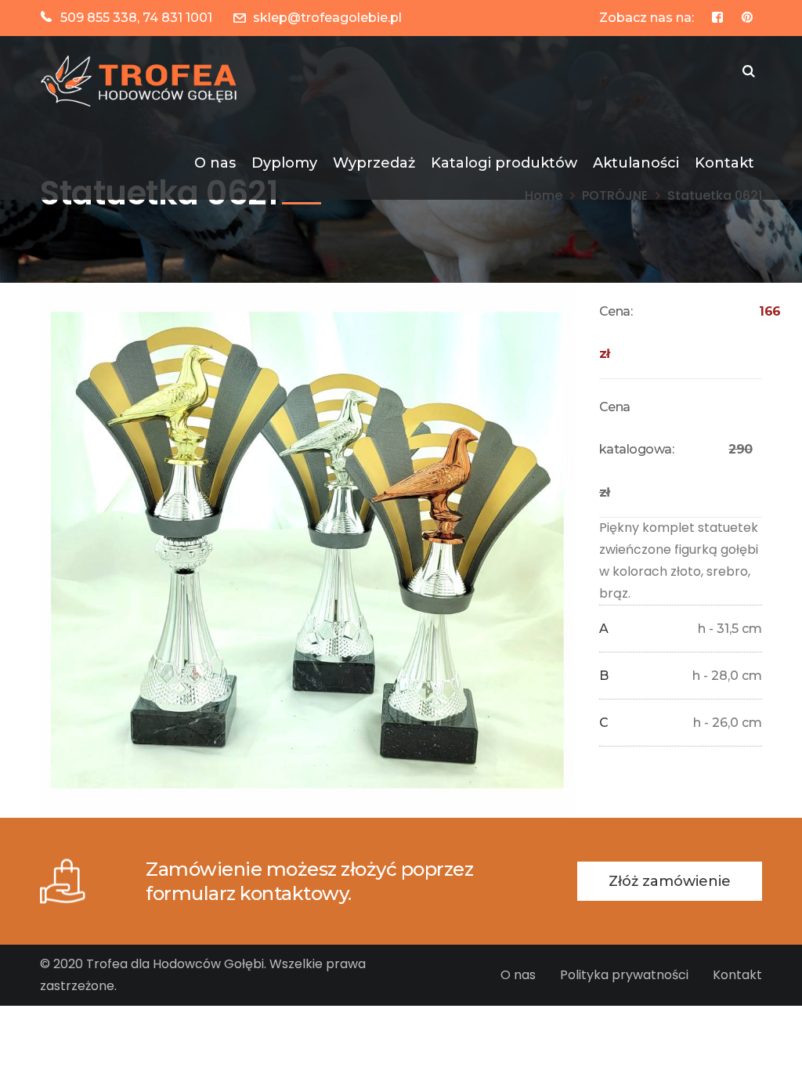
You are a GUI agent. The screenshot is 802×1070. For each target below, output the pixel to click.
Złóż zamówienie (670, 881)
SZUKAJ (748, 73)
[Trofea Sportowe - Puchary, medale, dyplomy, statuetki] (142, 80)
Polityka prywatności (624, 975)
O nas (518, 975)
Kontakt (737, 975)
